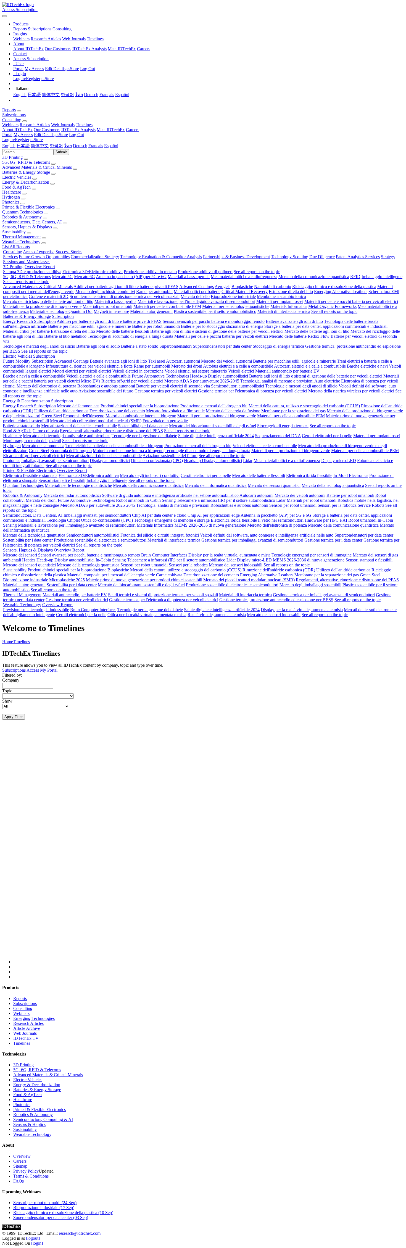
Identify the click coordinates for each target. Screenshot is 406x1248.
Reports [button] (9, 109)
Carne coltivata (46, 430)
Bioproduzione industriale (233, 296)
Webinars (21, 38)
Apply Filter (13, 717)
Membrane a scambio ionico (281, 296)
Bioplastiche (242, 286)
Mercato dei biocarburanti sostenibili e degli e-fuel (212, 425)
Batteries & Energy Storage (26, 172)
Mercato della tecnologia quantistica (333, 485)
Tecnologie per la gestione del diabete (144, 435)
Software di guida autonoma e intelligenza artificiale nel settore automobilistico (170, 495)
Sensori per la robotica (337, 505)
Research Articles (46, 38)
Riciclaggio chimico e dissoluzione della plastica (334, 286)
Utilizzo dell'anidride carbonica (61, 410)
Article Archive (26, 1028)
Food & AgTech (16, 187)
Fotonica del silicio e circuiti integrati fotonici (159, 535)
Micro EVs (90, 381)
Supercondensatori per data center (222, 346)
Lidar (247, 460)
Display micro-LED (338, 460)
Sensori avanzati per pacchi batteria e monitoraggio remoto (214, 321)
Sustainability (14, 231)
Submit (61, 152)
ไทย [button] (68, 145)
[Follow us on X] (208, 846)
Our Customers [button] (47, 129)
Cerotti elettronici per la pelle (327, 435)
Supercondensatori (175, 346)
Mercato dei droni (186, 366)
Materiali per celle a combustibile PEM (167, 306)
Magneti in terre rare (111, 311)
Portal (18, 68)
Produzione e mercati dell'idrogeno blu (213, 405)
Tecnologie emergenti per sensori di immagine (311, 555)
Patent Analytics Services (358, 256)
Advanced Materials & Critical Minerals (37, 167)
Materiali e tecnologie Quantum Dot (61, 311)
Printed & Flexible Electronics (28, 207)
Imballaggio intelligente (382, 276)
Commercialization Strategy (95, 256)
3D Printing (12, 157)
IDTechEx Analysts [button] (78, 129)
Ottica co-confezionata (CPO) (157, 460)
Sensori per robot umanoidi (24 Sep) (45, 1202)
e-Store (73, 68)
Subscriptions (39, 29)
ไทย (79, 94)
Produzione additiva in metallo (150, 271)
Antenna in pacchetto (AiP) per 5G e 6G (131, 276)
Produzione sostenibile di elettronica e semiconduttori (100, 540)
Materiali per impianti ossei (279, 301)
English (20, 94)
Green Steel (51, 415)
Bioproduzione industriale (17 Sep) (43, 1207)
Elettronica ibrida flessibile (309, 475)
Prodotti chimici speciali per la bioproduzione (140, 405)
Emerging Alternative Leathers (340, 291)
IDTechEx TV (26, 1038)
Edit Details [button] (44, 134)
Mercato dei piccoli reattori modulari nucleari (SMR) (95, 420)
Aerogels (222, 286)
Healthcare (11, 192)
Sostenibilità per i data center (143, 425)
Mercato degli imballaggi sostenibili (310, 584)
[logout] (33, 1238)
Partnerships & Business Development (236, 256)
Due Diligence (322, 256)
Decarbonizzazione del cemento (117, 410)
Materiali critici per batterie (197, 291)
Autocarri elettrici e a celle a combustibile (310, 366)
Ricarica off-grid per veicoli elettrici (132, 381)
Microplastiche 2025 (67, 579)
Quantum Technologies (22, 212)
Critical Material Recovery (245, 291)
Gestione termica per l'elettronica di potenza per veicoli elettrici (252, 391)
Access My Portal (42, 670)
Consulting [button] (11, 119)
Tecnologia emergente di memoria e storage (172, 520)
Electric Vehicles (16, 177)
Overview (22, 1156)
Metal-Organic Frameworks (332, 306)
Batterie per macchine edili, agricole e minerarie (89, 326)
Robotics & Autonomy (22, 217)
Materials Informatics (288, 306)
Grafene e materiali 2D (48, 296)
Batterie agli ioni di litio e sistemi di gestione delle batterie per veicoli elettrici (216, 331)
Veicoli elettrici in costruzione (138, 371)
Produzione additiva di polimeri (205, 271)
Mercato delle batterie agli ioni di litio (316, 331)
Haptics (28, 560)
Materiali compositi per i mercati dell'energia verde (111, 574)
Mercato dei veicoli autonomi (226, 361)
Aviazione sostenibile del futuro (105, 391)
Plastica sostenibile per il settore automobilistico (215, 311)
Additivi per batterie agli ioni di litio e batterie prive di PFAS (125, 286)
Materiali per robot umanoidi (107, 306)
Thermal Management (21, 236)
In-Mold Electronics (350, 475)
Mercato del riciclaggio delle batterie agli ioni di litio (48, 301)
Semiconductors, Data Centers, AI (32, 222)
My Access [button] (23, 134)
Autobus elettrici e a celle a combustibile (238, 366)
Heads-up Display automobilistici (219, 376)
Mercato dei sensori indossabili (235, 565)
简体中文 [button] (40, 145)
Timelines (95, 38)
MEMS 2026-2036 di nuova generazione (210, 525)
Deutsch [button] (80, 145)
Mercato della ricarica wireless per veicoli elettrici (351, 391)
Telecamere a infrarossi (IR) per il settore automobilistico (226, 500)
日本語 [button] (23, 145)
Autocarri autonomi (183, 361)
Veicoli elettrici (241, 371)
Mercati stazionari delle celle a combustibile (79, 425)
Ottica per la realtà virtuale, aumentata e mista (146, 614)
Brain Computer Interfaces (164, 555)
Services (10, 256)
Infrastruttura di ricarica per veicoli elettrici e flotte (89, 366)
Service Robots (371, 505)
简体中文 (51, 94)
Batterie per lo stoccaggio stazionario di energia (222, 326)
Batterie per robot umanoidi (156, 326)
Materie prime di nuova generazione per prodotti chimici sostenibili (144, 579)
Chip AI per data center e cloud (159, 515)
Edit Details (55, 68)
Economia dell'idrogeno (83, 415)
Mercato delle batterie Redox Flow (299, 336)
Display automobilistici (110, 460)
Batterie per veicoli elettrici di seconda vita (173, 386)
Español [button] (111, 145)
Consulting (62, 29)
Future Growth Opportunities (44, 256)
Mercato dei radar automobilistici (72, 495)
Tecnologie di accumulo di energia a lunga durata (130, 336)
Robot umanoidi (130, 500)
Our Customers (58, 48)
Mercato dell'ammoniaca (78, 405)
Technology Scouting (289, 256)
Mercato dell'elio (195, 296)
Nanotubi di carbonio (272, 286)
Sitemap (20, 1166)
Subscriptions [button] (14, 114)
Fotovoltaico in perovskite (165, 420)
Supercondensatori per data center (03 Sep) (50, 1217)
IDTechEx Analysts (89, 48)
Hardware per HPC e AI (326, 520)
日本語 (34, 94)
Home (7, 641)
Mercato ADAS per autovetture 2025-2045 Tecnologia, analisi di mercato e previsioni (238, 381)
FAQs (18, 1181)
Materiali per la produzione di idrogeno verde (42, 306)
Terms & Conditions (31, 1176)
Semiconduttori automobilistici (237, 386)
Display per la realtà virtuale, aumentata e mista (229, 555)
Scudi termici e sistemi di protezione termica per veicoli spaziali (125, 296)
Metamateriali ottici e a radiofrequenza (244, 276)
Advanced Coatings (196, 286)
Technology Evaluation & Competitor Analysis (161, 256)
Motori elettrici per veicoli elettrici (81, 371)
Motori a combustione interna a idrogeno (141, 415)
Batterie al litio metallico (65, 336)
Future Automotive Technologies (160, 376)
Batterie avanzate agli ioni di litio (294, 321)
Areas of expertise (38, 251)
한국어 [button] (56, 145)
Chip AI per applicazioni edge (214, 515)
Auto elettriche (327, 381)
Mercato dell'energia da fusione (233, 410)
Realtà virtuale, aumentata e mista (217, 614)
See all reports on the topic (257, 271)
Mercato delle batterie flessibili (122, 331)
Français (106, 94)
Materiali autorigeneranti (151, 311)
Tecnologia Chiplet (63, 520)
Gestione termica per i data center (333, 540)
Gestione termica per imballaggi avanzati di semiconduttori (252, 540)
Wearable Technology (21, 241)
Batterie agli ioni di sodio (98, 346)
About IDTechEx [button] (17, 129)
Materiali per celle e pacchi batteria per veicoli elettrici (351, 301)
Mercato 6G (84, 276)
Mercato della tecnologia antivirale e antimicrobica (66, 435)
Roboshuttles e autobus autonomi (106, 386)
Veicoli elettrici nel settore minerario (196, 371)
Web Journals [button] (63, 124)
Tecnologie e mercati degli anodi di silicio (39, 346)
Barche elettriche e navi (367, 366)
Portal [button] (7, 134)
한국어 (67, 94)
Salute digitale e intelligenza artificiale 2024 (216, 435)
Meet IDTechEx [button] (111, 129)
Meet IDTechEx (122, 48)
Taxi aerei (156, 361)
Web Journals (74, 38)
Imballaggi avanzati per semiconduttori (55, 460)
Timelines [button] (84, 124)
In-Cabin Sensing (160, 500)
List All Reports (16, 246)
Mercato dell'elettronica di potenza (46, 386)
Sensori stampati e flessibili (61, 480)
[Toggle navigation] (4, 16)
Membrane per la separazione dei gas (293, 410)
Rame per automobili (154, 291)
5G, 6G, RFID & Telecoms (26, 162)
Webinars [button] (10, 124)
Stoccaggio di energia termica (278, 346)
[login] (37, 1243)
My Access (34, 68)
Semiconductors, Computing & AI (43, 1119)
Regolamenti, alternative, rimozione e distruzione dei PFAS (111, 430)
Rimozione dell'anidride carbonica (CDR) (278, 570)
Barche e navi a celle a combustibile (34, 376)
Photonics (10, 202)
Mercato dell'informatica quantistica (216, 485)
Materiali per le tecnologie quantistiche (235, 306)
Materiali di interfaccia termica (283, 311)
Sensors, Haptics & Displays (27, 227)
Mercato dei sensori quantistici (274, 485)
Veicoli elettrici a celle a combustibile (98, 376)
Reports (20, 29)
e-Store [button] (62, 134)
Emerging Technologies (34, 1018)
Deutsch (91, 94)
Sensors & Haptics (29, 1124)
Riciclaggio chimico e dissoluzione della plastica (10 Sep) (63, 1212)
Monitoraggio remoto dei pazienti (32, 440)
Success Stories (69, 251)
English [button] (8, 145)
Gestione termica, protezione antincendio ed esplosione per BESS (276, 599)
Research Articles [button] (35, 124)
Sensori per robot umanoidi (293, 505)
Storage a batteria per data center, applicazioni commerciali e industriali (325, 326)
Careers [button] (132, 129)
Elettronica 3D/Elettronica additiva (92, 271)
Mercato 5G (62, 276)
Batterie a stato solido (139, 346)
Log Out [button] (76, 134)
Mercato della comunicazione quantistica (313, 276)
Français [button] (95, 145)
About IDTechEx (28, 48)
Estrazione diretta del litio (291, 291)
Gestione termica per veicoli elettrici (166, 391)
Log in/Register (26, 78)
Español (122, 94)
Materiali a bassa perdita (189, 276)
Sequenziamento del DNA (278, 435)
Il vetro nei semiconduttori (281, 520)
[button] (20, 24)
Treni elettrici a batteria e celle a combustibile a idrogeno (114, 445)
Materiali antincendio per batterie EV (287, 371)
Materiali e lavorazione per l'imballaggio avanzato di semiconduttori (196, 301)
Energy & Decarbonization (25, 182)
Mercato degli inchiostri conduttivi (105, 291)
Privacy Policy (26, 1171)
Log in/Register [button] (15, 139)
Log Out (87, 68)
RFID (355, 276)
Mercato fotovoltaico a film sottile (175, 410)
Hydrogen (11, 197)
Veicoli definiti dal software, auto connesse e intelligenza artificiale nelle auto (266, 535)
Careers (143, 48)
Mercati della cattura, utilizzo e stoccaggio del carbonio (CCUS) (304, 405)
